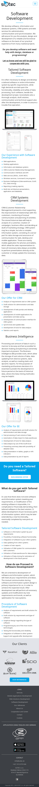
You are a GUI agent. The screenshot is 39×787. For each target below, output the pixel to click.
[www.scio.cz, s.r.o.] (29, 661)
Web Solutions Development (19, 699)
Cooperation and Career (19, 712)
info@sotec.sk (19, 761)
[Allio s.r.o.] (29, 652)
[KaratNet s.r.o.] (10, 652)
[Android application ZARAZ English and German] (19, 750)
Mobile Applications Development (19, 696)
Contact (19, 715)
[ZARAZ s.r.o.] (10, 661)
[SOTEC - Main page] (8, 3)
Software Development (19, 702)
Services (19, 693)
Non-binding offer (19, 477)
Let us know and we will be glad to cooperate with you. (19, 62)
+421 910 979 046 (19, 764)
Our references (19, 680)
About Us (19, 708)
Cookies (19, 718)
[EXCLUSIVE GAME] (29, 671)
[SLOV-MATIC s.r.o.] (10, 671)
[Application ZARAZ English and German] (19, 734)
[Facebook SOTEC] (17, 779)
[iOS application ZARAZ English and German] (19, 744)
